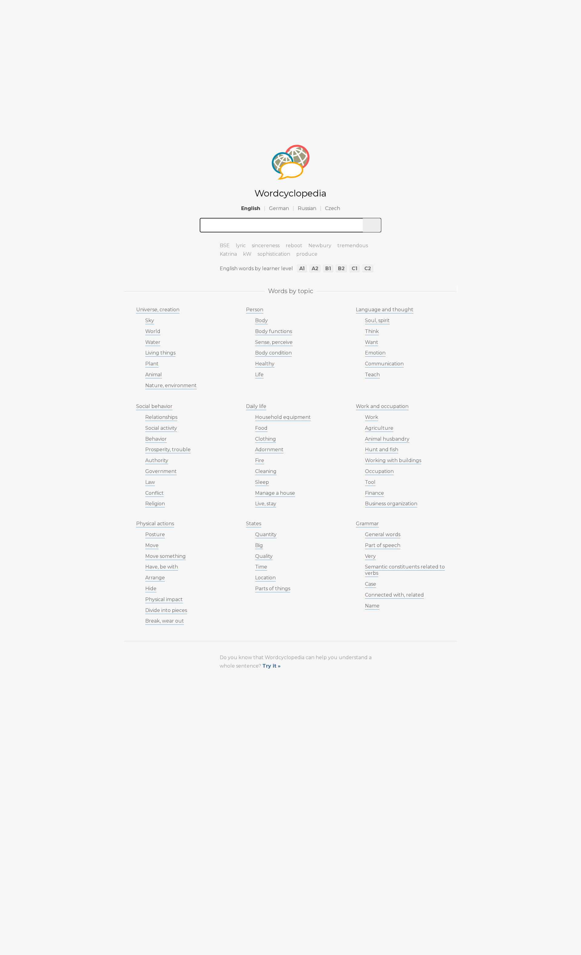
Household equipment (283, 417)
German (279, 208)
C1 (354, 268)
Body (261, 320)
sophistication (274, 254)
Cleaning (266, 471)
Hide (150, 588)
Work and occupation (382, 406)
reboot (294, 245)
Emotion (375, 353)
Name (372, 606)
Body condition (273, 353)
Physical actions (155, 523)
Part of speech (382, 545)
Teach (372, 374)
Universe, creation (157, 309)
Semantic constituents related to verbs (405, 570)
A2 (315, 268)
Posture (155, 534)
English (250, 208)
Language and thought (384, 309)
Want (371, 342)
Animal (153, 374)
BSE (225, 245)
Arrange (155, 578)
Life (259, 374)
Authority (156, 460)
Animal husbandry (387, 439)
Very (370, 556)
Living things (160, 353)
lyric (241, 245)
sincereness (266, 245)
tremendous (352, 245)
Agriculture (379, 428)
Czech (332, 208)
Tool (370, 482)
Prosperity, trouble (168, 449)
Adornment (269, 449)
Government (161, 471)
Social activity (161, 428)
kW (247, 254)
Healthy (264, 364)
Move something (165, 556)
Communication (384, 364)
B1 (328, 268)
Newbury (319, 245)
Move (152, 545)
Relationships (161, 417)
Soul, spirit (377, 320)
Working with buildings (393, 460)
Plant (152, 364)
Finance (374, 493)
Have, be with (161, 567)
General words (382, 534)
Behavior (156, 439)
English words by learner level (256, 268)
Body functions (273, 331)
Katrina (228, 254)
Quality (264, 556)
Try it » (271, 666)
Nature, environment (171, 385)
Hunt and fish (381, 449)
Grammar (367, 523)
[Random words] (206, 243)
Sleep (262, 482)
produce (306, 254)
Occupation (379, 471)
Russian (307, 208)
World (152, 331)
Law (150, 482)
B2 (341, 268)
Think (372, 331)
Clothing (265, 439)
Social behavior (154, 406)
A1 (302, 268)
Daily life (256, 406)
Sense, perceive (274, 342)
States (253, 523)
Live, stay (265, 504)
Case (370, 584)
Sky (149, 320)
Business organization (391, 504)
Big (259, 545)
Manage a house (275, 493)
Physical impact (164, 599)
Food (261, 428)
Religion (155, 504)
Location (265, 578)
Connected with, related (394, 595)
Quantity (266, 534)
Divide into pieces (166, 610)
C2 (367, 268)
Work (371, 417)
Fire (259, 460)
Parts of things (272, 588)
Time (261, 567)
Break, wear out (164, 621)
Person (254, 309)
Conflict (154, 493)
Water (152, 342)
